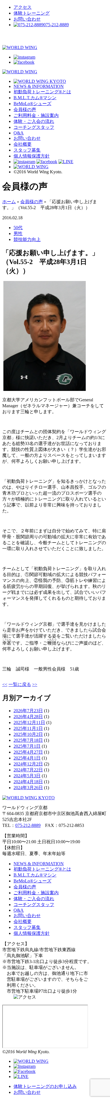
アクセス (23, 7)
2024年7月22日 (28, 769)
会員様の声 (25, 109)
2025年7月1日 (27, 746)
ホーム (9, 201)
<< (4, 684)
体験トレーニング (32, 13)
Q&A (19, 132)
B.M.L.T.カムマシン (35, 97)
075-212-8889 (28, 825)
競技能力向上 (27, 239)
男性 (18, 233)
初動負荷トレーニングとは (42, 91)
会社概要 (23, 144)
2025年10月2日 (28, 734)
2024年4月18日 (28, 781)
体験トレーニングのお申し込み (45, 1086)
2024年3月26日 (28, 787)
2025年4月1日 (27, 758)
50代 (18, 227)
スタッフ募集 (27, 150)
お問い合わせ (27, 19)
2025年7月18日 (28, 740)
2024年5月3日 (27, 775)
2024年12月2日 (28, 764)
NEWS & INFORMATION (39, 86)
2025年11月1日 (28, 728)
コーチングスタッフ (34, 127)
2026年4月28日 (28, 716)
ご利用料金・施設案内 (36, 115)
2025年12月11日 (29, 722)
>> (34, 684)
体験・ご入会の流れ (34, 121)
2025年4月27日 (28, 752)
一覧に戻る (19, 684)
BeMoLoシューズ (32, 103)
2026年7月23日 (28, 710)
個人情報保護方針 (32, 156)
